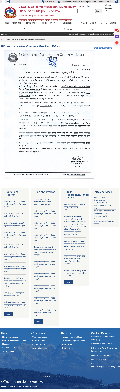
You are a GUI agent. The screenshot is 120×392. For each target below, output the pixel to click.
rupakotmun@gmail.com (100, 367)
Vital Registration (39, 337)
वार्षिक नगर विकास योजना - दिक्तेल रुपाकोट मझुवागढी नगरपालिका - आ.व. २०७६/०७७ (45, 300)
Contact (113, 23)
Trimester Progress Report (74, 341)
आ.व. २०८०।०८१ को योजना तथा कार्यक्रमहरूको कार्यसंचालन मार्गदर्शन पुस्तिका (15, 268)
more (8, 314)
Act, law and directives (12, 347)
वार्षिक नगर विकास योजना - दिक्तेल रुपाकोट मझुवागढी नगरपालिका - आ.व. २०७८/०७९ (45, 276)
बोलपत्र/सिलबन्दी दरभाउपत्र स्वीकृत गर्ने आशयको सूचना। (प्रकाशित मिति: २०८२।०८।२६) (75, 273)
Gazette (84, 23)
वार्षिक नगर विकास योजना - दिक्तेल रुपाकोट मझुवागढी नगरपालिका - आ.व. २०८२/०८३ (15, 204)
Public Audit (67, 348)
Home (6, 23)
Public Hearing (68, 344)
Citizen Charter (38, 344)
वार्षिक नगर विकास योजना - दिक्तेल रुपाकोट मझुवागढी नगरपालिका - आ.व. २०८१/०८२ (15, 235)
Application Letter (39, 348)
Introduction (16, 23)
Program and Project (29, 26)
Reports (44, 23)
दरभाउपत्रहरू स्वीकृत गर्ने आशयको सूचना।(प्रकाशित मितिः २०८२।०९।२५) (75, 206)
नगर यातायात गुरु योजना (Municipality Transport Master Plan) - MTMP (42, 201)
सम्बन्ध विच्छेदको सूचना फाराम (102, 205)
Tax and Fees (8, 351)
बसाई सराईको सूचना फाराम (101, 203)
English (80, 6)
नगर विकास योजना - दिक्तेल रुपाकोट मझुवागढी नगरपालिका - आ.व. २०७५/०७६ (45, 312)
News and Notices (10, 337)
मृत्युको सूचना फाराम (99, 208)
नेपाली (88, 6)
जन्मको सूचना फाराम (99, 197)
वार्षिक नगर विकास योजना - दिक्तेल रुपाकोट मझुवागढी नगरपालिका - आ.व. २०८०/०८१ (15, 256)
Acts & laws (93, 26)
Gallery (104, 23)
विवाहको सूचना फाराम (100, 200)
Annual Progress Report (72, 337)
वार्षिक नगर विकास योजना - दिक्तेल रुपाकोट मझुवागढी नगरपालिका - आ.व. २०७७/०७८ (45, 288)
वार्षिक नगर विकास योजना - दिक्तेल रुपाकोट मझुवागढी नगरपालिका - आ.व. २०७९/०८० (15, 304)
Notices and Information (67, 26)
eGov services (53, 26)
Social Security (38, 341)
